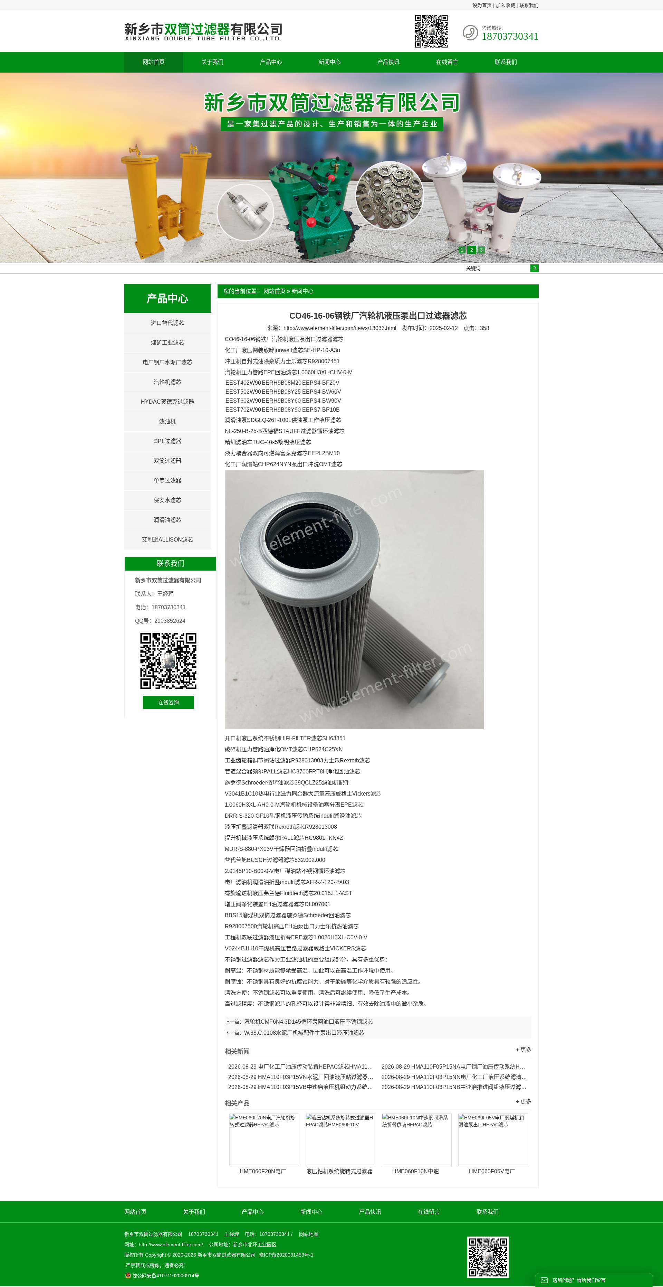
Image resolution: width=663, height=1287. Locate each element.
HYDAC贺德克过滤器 (167, 402)
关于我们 (212, 62)
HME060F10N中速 (415, 1171)
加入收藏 (505, 5)
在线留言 (447, 62)
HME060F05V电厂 (492, 1171)
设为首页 (482, 5)
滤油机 (167, 421)
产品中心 (271, 62)
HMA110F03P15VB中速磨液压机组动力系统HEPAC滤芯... (301, 1087)
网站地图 (308, 1234)
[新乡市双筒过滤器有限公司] (203, 44)
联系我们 (529, 5)
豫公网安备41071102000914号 (165, 1275)
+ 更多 (523, 1050)
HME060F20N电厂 (263, 1171)
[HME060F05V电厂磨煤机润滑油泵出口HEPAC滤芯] (493, 1140)
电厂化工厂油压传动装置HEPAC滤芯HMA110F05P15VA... (301, 1067)
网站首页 (154, 62)
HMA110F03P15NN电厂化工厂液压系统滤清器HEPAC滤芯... (455, 1077)
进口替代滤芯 (167, 323)
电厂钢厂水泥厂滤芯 (167, 362)
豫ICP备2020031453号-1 (286, 1255)
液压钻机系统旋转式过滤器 (339, 1171)
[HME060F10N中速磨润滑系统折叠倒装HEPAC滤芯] (417, 1140)
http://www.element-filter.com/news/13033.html (340, 328)
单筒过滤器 (167, 480)
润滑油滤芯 (167, 520)
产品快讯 (388, 62)
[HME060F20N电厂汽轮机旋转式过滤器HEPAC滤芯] (264, 1140)
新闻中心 (330, 62)
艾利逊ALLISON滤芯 (167, 540)
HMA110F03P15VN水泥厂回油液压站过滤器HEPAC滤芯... (301, 1077)
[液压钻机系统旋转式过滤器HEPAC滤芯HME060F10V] (340, 1140)
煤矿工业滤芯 (167, 343)
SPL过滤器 (167, 441)
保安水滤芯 (167, 500)
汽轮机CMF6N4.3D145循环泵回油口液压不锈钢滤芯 (308, 1022)
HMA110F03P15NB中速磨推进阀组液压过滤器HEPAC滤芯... (455, 1087)
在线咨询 (168, 702)
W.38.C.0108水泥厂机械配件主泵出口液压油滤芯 (304, 1033)
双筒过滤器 (167, 461)
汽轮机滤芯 (167, 382)
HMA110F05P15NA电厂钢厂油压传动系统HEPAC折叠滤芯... (455, 1067)
